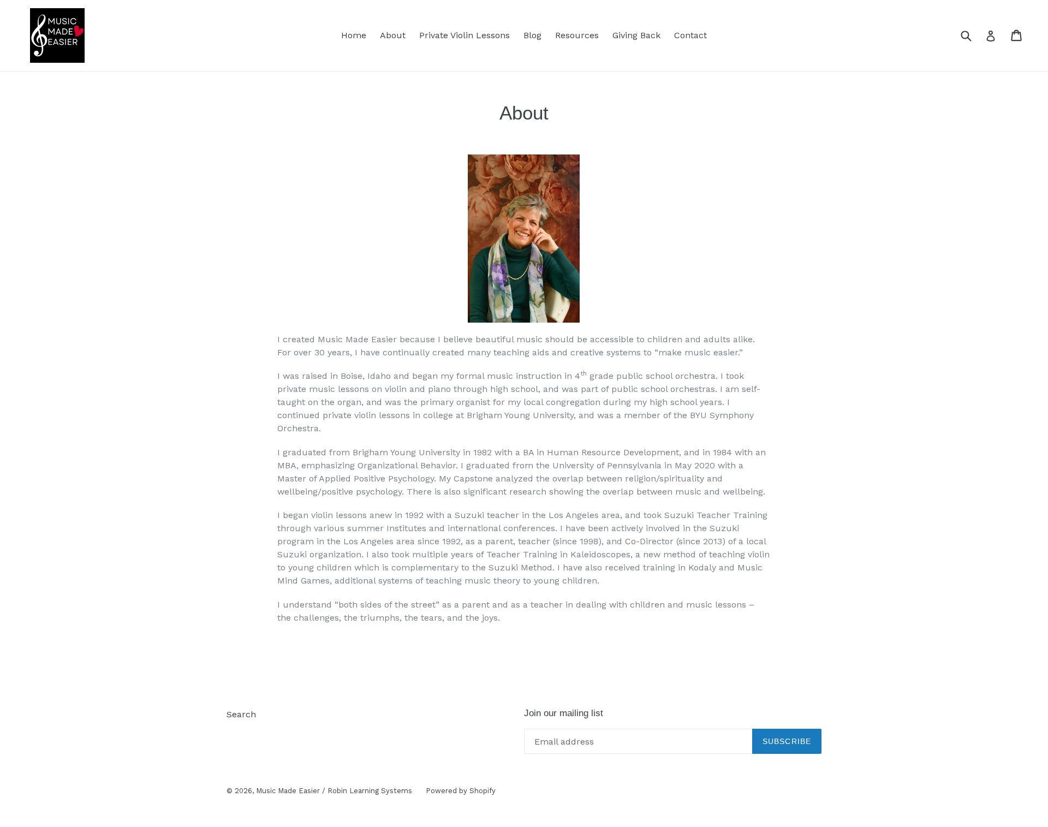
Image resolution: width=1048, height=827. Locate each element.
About (393, 35)
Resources (577, 35)
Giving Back (636, 35)
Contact (690, 35)
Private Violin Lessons (464, 35)
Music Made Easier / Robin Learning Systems (334, 791)
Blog (532, 35)
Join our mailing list (563, 713)
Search (241, 714)
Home (353, 35)
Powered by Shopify (461, 791)
